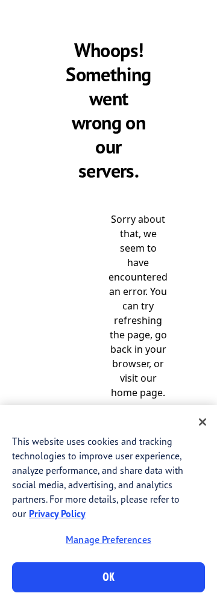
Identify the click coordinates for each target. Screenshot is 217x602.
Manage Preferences (108, 539)
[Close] (202, 422)
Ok (108, 577)
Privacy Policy (57, 513)
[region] (108, 503)
